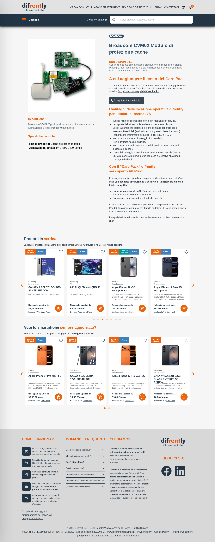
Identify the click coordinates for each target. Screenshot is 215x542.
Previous (21, 282)
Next (193, 282)
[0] (190, 7)
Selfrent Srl (134, 473)
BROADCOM (116, 36)
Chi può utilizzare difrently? (78, 456)
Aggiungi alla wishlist (128, 100)
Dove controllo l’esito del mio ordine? (83, 480)
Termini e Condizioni (182, 532)
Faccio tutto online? (75, 468)
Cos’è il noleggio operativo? (78, 450)
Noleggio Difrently (135, 7)
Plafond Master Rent (105, 7)
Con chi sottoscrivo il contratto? (80, 474)
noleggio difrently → (32, 518)
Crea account (79, 7)
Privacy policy (144, 532)
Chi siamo (156, 7)
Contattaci (171, 7)
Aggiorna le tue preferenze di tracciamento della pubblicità (108, 535)
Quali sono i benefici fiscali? (78, 487)
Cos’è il (75, 462)
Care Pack (43, 312)
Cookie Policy (161, 532)
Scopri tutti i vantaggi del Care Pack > (138, 91)
